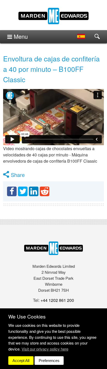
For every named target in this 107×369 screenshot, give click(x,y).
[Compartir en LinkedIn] (33, 191)
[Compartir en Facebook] (12, 191)
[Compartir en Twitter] (23, 191)
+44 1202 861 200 (57, 300)
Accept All (20, 360)
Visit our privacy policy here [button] (45, 349)
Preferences (49, 360)
